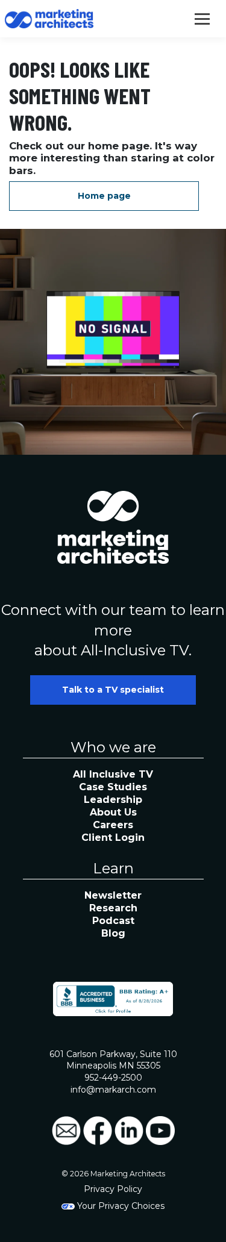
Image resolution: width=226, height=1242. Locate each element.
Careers (113, 825)
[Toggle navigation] (202, 18)
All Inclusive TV (113, 774)
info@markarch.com (113, 1089)
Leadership (113, 799)
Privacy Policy (113, 1189)
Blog (113, 933)
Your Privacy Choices (120, 1205)
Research (113, 908)
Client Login (113, 837)
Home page (104, 195)
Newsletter (113, 895)
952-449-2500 (113, 1077)
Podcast (113, 920)
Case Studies (113, 787)
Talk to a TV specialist (113, 689)
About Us (113, 812)
